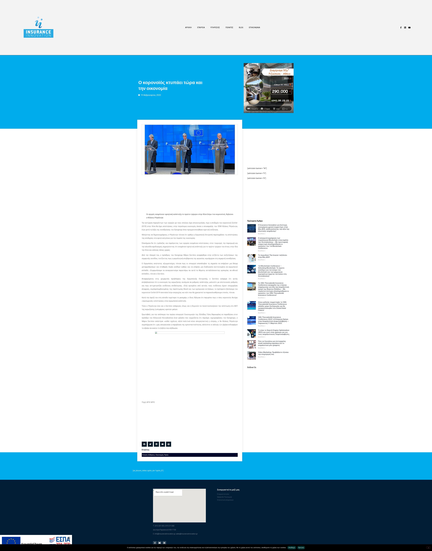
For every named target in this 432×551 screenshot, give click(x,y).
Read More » (261, 233)
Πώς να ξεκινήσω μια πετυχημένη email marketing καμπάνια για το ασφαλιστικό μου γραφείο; (272, 343)
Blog (241, 27)
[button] (144, 444)
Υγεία (166, 455)
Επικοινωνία (254, 27)
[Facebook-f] (401, 28)
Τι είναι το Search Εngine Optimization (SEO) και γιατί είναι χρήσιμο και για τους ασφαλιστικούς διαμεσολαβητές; (274, 332)
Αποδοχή (291, 547)
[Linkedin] (405, 28)
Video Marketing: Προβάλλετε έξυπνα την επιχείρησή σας (273, 353)
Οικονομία (159, 455)
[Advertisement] (190, 193)
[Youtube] (409, 28)
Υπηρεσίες (215, 27)
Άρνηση (301, 547)
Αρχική (188, 27)
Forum (144, 455)
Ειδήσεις (151, 455)
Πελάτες (229, 27)
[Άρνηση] (428, 548)
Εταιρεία (201, 27)
